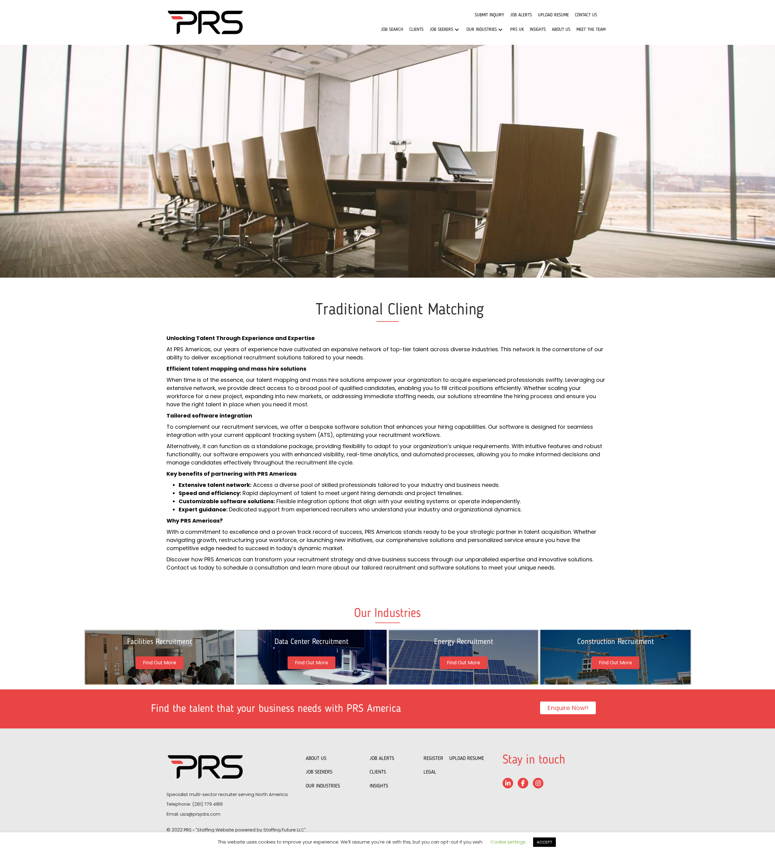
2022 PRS (182, 830)
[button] (456, 29)
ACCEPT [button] (544, 842)
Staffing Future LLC (283, 830)
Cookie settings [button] (508, 842)
